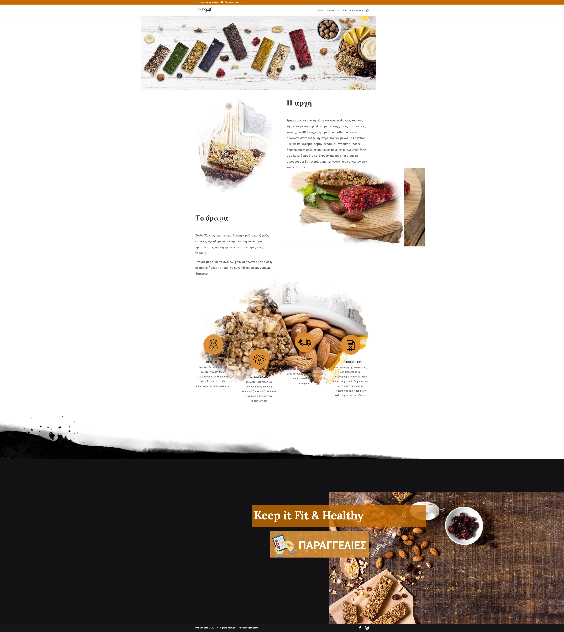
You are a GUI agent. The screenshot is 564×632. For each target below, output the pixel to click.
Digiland (254, 628)
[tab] (351, 398)
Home (320, 10)
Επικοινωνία (356, 10)
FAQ (345, 10)
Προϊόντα (331, 10)
